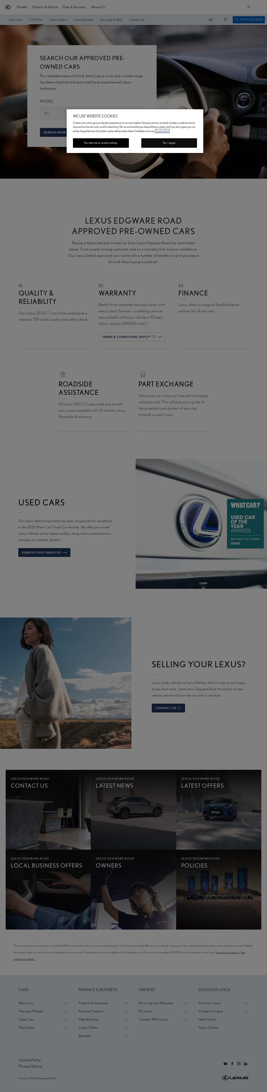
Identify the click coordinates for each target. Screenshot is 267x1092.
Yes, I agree (169, 142)
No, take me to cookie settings (101, 142)
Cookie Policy (162, 131)
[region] (135, 131)
